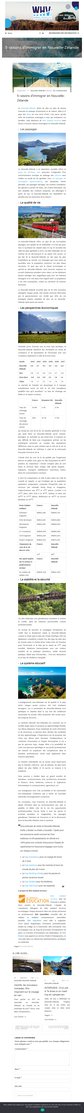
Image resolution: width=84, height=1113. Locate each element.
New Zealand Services (51, 121)
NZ (52, 1015)
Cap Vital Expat (31, 885)
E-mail (18, 1078)
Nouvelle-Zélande (28, 108)
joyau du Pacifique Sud (29, 172)
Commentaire (21, 1049)
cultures (57, 175)
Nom (17, 1069)
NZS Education (34, 921)
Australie (18, 981)
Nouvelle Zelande (38, 91)
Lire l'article (19, 1017)
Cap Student (30, 881)
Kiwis (29, 114)
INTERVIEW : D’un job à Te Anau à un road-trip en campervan (56, 991)
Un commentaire (60, 91)
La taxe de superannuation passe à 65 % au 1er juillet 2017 (58, 1027)
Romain (49, 91)
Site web (18, 1086)
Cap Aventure (31, 865)
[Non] (81, 1108)
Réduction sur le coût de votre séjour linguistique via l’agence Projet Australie (27, 1027)
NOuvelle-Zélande (26, 946)
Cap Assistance (32, 857)
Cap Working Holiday (34, 873)
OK (43, 1110)
